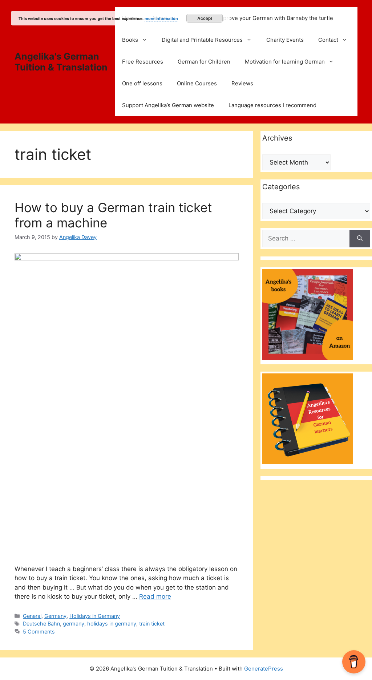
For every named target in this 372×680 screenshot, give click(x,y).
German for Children (204, 61)
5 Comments (39, 631)
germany (73, 623)
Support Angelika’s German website (168, 105)
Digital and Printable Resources (202, 39)
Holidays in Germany (94, 616)
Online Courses (197, 83)
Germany (55, 616)
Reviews (242, 83)
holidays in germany (111, 623)
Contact (328, 39)
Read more (155, 596)
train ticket (152, 623)
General (32, 616)
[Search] (359, 238)
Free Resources (142, 61)
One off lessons (142, 83)
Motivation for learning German (285, 61)
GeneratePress (263, 668)
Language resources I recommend (272, 105)
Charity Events (285, 39)
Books (130, 39)
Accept (204, 18)
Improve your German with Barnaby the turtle (275, 18)
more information (161, 18)
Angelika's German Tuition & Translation (61, 62)
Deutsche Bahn (41, 623)
